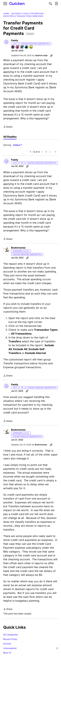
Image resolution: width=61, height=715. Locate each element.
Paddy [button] (14, 40)
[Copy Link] (51, 55)
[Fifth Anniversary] (18, 47)
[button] (6, 42)
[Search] (50, 3)
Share (7, 127)
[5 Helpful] (27, 47)
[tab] (10, 136)
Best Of (7, 652)
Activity (7, 643)
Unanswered (30, 648)
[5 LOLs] (31, 47)
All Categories (10, 634)
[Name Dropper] (13, 47)
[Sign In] (56, 3)
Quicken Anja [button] (41, 55)
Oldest (17, 145)
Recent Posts (10, 639)
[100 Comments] (22, 47)
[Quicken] (17, 3)
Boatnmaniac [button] (18, 247)
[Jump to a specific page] (55, 151)
